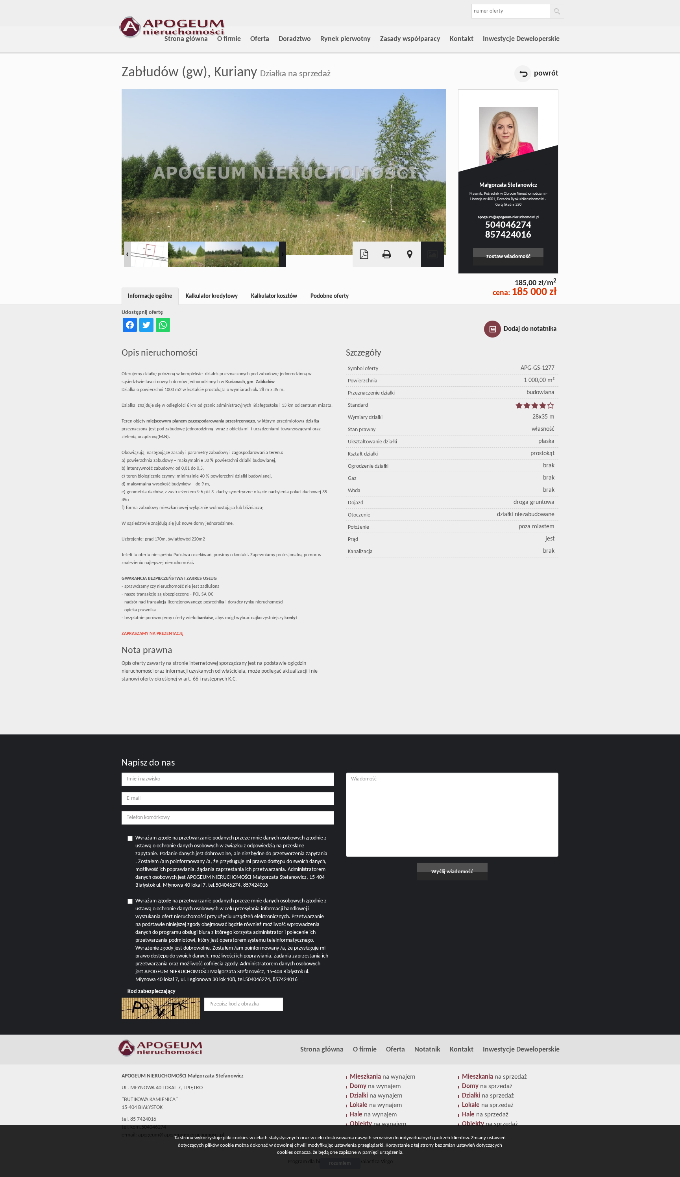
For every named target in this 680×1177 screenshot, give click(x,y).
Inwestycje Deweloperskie (521, 39)
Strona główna (186, 39)
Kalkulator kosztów (274, 296)
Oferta (259, 39)
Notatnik (427, 1049)
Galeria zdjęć (432, 254)
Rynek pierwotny (345, 39)
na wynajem (383, 1077)
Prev (127, 254)
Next (282, 254)
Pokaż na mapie (409, 254)
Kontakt (461, 39)
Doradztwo (295, 39)
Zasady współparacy (410, 39)
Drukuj (386, 254)
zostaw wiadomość (508, 257)
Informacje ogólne (150, 296)
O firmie (229, 39)
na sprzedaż (494, 1077)
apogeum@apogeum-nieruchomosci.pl (508, 217)
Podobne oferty (329, 296)
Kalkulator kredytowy (212, 296)
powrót (546, 73)
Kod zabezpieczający (152, 991)
